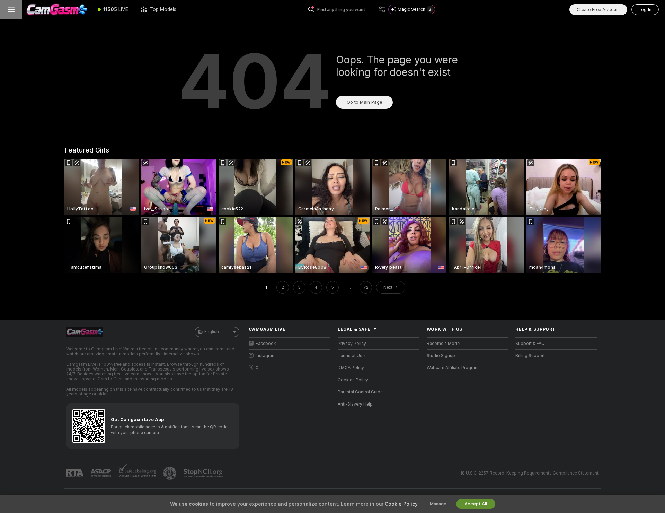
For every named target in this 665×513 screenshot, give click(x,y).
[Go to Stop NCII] (203, 473)
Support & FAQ (530, 343)
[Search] (382, 9)
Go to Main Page (364, 102)
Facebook (266, 343)
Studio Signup (441, 355)
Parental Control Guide (360, 392)
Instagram (266, 355)
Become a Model (444, 343)
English (211, 331)
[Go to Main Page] (56, 9)
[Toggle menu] (11, 9)
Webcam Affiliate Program (453, 367)
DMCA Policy (351, 367)
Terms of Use (351, 355)
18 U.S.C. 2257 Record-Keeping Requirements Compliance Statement (529, 473)
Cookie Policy (401, 504)
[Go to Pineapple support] (170, 473)
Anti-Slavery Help (355, 404)
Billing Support (530, 355)
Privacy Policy (352, 343)
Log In (645, 9)
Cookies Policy (353, 379)
